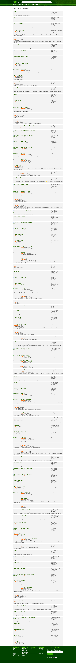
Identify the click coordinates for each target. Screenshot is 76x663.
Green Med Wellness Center (26, 246)
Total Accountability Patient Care (27, 574)
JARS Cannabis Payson (25, 365)
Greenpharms (23, 228)
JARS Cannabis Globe (25, 355)
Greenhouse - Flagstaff (19, 240)
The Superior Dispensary (25, 545)
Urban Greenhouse (18, 594)
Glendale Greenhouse (18, 234)
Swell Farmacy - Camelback (19, 568)
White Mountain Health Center (20, 611)
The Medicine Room (24, 393)
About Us (23, 655)
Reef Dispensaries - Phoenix (20, 522)
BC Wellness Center (18, 75)
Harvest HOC (16, 271)
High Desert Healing (18, 283)
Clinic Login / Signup (25, 652)
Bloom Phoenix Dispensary (19, 82)
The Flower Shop (24, 184)
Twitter (31, 648)
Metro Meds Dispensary (25, 399)
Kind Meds (22, 370)
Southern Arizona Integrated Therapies (28, 538)
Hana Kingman (23, 258)
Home (15, 4)
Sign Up (57, 2)
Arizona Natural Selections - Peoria (21, 56)
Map (19, 8)
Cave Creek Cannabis (18, 120)
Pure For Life (23, 505)
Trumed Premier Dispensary (19, 580)
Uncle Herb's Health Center (26, 587)
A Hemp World (17, 301)
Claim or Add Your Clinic (24, 654)
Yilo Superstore (17, 635)
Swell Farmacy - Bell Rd (18, 562)
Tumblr (32, 649)
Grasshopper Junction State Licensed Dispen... (30, 210)
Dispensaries (20, 4)
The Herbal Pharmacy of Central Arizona (22, 305)
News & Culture (30, 4)
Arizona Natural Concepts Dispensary (22, 44)
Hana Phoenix (17, 265)
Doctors (39, 4)
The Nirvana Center (18, 462)
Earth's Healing (23, 153)
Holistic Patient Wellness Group (20, 331)
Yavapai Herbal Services (19, 629)
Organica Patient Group (19, 480)
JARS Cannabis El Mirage (25, 348)
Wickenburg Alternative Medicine (27, 617)
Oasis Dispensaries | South (26, 468)
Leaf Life (15, 382)
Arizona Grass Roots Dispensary (20, 38)
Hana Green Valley (24, 252)
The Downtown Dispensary (26, 147)
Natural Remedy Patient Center (20, 431)
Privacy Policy (41, 649)
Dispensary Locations (16, 655)
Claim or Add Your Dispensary (24, 651)
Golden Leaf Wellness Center (20, 204)
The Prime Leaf (23, 498)
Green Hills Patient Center (26, 222)
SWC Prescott (16, 11)
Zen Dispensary (17, 641)
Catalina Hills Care (24, 107)
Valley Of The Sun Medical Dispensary (22, 605)
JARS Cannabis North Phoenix (26, 360)
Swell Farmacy (23, 556)
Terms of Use (41, 648)
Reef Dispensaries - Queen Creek (21, 515)
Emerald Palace (23, 159)
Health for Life (23, 288)
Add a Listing (61, 2)
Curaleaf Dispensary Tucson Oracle (27, 130)
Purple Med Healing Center (26, 509)
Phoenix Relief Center (25, 492)
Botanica (15, 94)
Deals (35, 4)
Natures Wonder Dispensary (20, 456)
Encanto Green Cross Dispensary (27, 172)
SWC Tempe (16, 550)
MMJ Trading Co (17, 417)
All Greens (16, 17)
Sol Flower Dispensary (25, 528)
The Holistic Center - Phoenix (20, 324)
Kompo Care (16, 376)
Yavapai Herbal (17, 623)
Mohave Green (17, 425)
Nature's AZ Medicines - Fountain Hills (28, 450)
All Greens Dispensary (18, 23)
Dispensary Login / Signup (24, 649)
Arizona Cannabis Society (19, 30)
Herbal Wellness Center (19, 310)
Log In (54, 2)
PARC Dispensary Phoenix (19, 486)
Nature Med (23, 437)
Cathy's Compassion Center (19, 114)
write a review (30, 131)
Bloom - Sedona (17, 87)
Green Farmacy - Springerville (20, 216)
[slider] (16, 31)
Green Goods (23, 50)
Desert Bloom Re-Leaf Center (26, 135)
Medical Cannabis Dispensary (20, 388)
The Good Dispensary (18, 600)
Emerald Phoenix (17, 165)
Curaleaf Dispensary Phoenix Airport (28, 125)
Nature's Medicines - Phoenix (26, 444)
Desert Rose (23, 141)
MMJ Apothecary (24, 412)
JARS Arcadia (23, 337)
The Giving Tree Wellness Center (27, 191)
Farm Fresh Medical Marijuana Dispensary (23, 177)
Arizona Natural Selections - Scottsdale (22, 63)
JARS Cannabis (17, 341)
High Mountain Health (18, 317)
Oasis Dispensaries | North (26, 474)
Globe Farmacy (17, 198)
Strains (25, 4)
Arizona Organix (24, 69)
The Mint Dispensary (18, 406)
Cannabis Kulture (17, 100)
